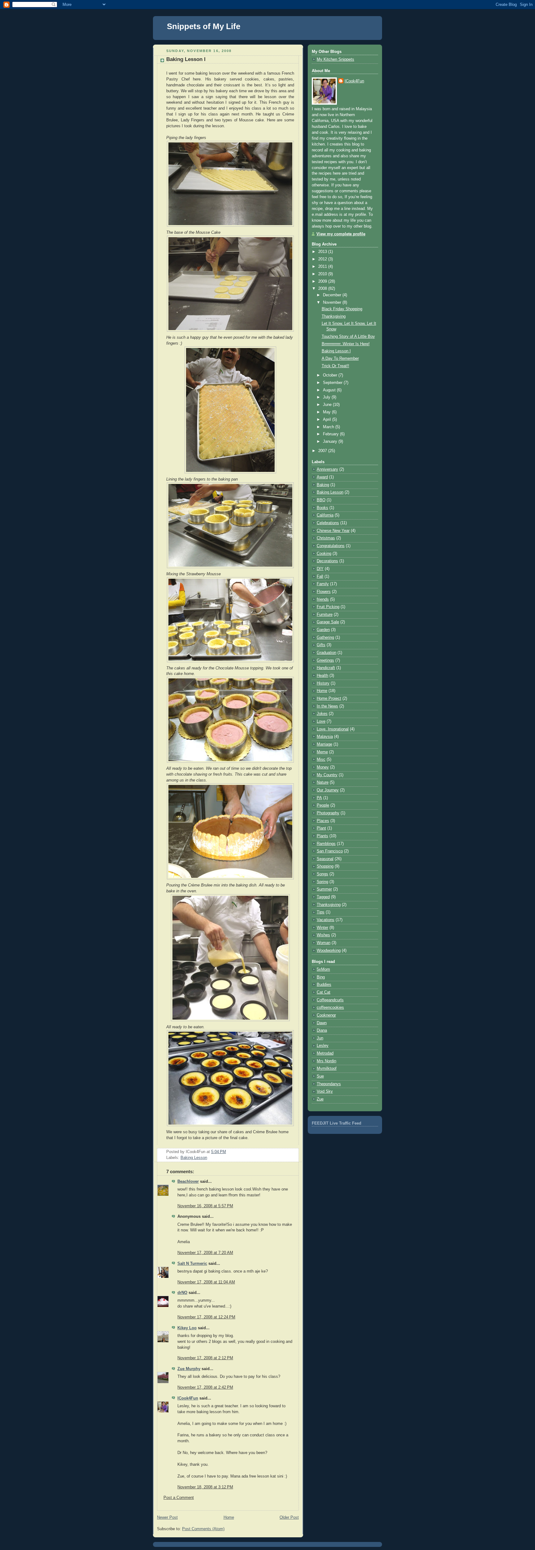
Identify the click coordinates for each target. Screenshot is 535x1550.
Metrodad (325, 1053)
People (323, 805)
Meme (322, 752)
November (332, 302)
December (332, 295)
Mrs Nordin (326, 1061)
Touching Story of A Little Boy (348, 336)
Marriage (324, 744)
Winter (322, 927)
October (330, 375)
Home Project (329, 698)
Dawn (322, 1023)
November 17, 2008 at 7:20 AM (205, 1253)
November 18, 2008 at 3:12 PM (205, 1487)
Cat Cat (323, 992)
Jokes (322, 714)
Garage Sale (328, 622)
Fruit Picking (328, 607)
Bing (321, 977)
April (327, 419)
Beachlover (188, 1181)
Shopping (325, 866)
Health (322, 675)
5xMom (323, 969)
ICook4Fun (187, 1398)
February (331, 434)
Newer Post (167, 1517)
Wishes (323, 935)
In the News (327, 706)
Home (229, 1517)
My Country (327, 775)
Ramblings (326, 844)
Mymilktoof (327, 1068)
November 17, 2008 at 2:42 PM (205, 1387)
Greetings (325, 660)
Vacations (325, 920)
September (333, 383)
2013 (323, 252)
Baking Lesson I (186, 59)
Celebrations (328, 523)
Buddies (324, 984)
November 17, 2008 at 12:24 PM (206, 1317)
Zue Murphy (188, 1369)
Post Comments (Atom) (203, 1529)
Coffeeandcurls (330, 1000)
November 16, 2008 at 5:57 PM (205, 1206)
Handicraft (326, 668)
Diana (322, 1030)
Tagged (323, 897)
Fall (320, 576)
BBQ (321, 500)
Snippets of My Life (203, 26)
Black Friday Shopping (342, 309)
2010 (323, 274)
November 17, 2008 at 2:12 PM (205, 1358)
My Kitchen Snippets (335, 59)
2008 (323, 288)
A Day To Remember (340, 358)
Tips (320, 912)
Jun (320, 1038)
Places (323, 821)
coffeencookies (330, 1007)
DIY (320, 569)
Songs (322, 874)
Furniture (325, 614)
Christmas (326, 538)
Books (322, 508)
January (330, 441)
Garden (323, 630)
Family (323, 584)
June (328, 405)
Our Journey (328, 790)
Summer (324, 889)
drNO (182, 1293)
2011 (323, 266)
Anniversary (327, 469)
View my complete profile (340, 234)
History (323, 683)
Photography (328, 813)
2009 (323, 281)
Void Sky (325, 1091)
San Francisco (330, 851)
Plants (322, 836)
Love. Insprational (333, 729)
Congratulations (331, 546)
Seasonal (325, 859)
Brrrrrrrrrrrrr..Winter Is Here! (346, 344)
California (325, 515)
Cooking (324, 553)
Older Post (289, 1517)
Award (322, 477)
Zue (320, 1099)
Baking (323, 485)
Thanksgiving (334, 316)
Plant (321, 828)
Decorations (327, 561)
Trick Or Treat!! (335, 366)
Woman (323, 943)
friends (323, 599)
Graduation (326, 653)
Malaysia (325, 736)
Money (323, 767)
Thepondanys (329, 1084)
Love (321, 721)
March (329, 427)
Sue (320, 1076)
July (327, 397)
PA (319, 798)
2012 (323, 259)
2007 (323, 451)
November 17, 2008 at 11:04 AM (206, 1282)
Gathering (325, 637)
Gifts (321, 645)
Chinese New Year (333, 531)
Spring (322, 882)
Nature (322, 782)
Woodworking (329, 950)
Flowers (324, 592)
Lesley (322, 1045)
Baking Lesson (194, 1158)
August (330, 390)
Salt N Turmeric (192, 1263)
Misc (321, 759)
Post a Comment (178, 1498)
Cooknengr (326, 1015)
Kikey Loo (187, 1328)
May (327, 412)
